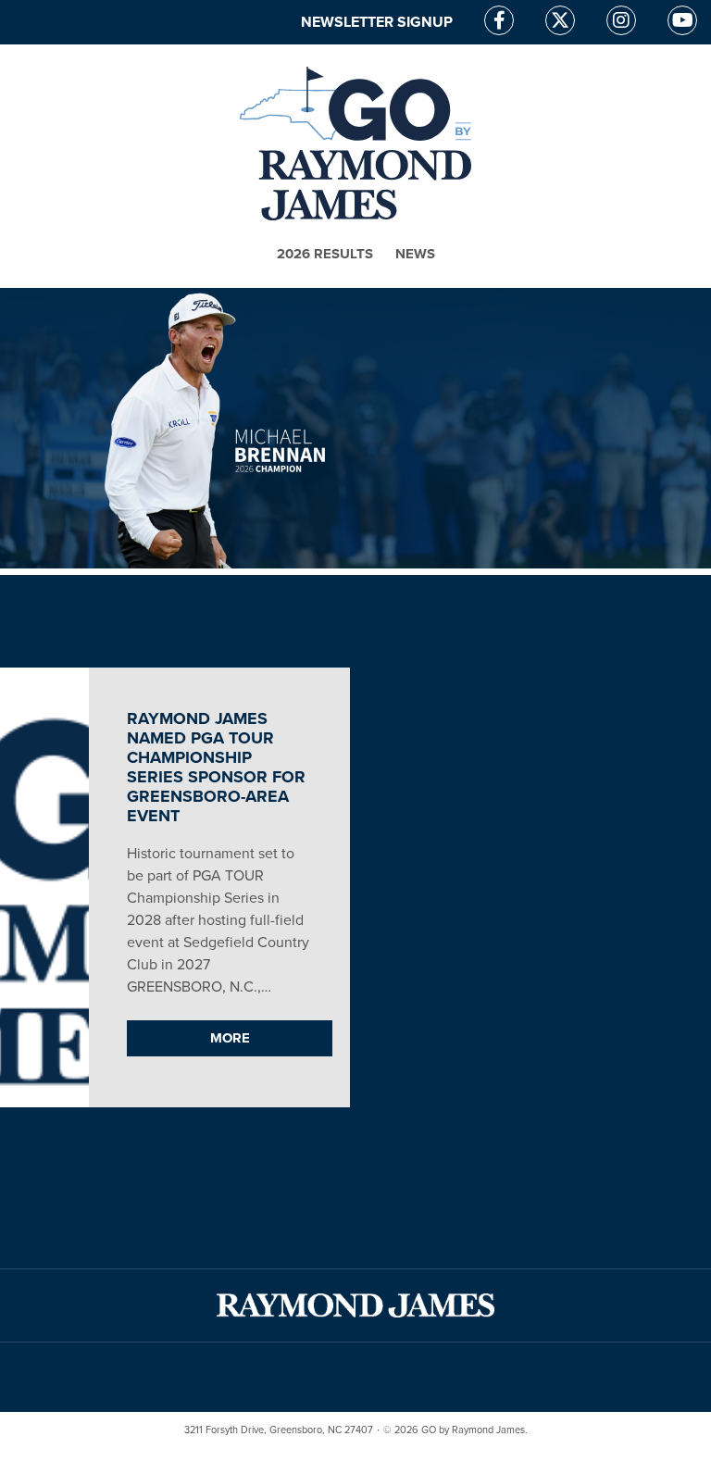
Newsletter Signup (377, 22)
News (415, 253)
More (230, 1038)
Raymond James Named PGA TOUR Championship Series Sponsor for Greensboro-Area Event (216, 767)
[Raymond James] (355, 1305)
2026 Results (325, 253)
